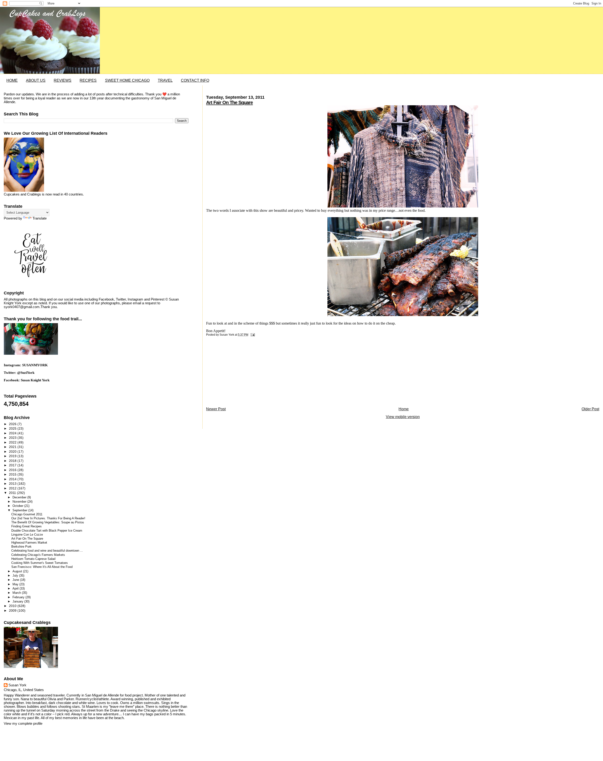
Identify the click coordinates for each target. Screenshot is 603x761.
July (15, 575)
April (16, 588)
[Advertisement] (241, 372)
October (18, 506)
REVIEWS (62, 80)
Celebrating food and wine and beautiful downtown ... (47, 550)
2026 (13, 424)
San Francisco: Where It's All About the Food (42, 567)
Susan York (17, 685)
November (19, 501)
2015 (13, 474)
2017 (13, 465)
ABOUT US (35, 80)
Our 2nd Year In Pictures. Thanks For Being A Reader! (48, 518)
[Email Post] (252, 334)
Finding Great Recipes (26, 526)
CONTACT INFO (195, 80)
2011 (13, 493)
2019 (13, 456)
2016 (13, 470)
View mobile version (403, 417)
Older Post (590, 409)
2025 (13, 428)
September (20, 510)
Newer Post (216, 409)
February (18, 597)
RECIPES (88, 80)
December (19, 497)
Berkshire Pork (21, 546)
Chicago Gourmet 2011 (26, 514)
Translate (40, 218)
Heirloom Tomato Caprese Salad (33, 559)
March (17, 592)
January (18, 601)
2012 (13, 488)
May (15, 584)
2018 (13, 461)
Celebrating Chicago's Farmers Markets (38, 555)
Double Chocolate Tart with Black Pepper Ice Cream (46, 530)
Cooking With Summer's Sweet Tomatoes (39, 563)
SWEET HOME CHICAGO (127, 80)
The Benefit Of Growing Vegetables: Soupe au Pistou (47, 522)
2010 (13, 606)
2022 (13, 442)
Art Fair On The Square (229, 102)
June (16, 580)
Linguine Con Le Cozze (27, 534)
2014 (13, 479)
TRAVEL (165, 80)
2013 (13, 483)
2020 (13, 451)
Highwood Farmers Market (29, 542)
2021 (13, 447)
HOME (12, 80)
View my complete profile (23, 723)
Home (404, 409)
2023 (13, 438)
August (17, 571)
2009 (13, 610)
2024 (13, 433)
